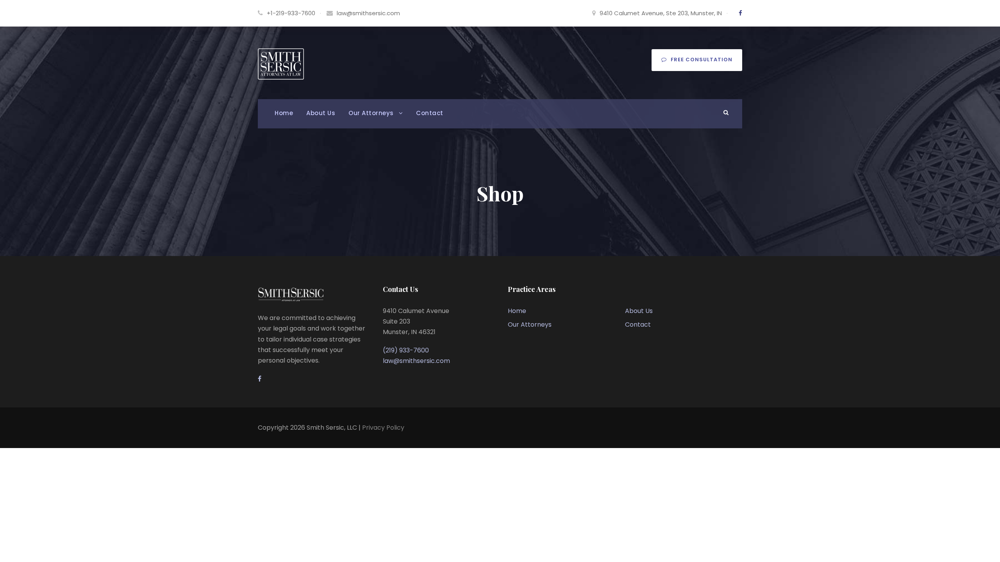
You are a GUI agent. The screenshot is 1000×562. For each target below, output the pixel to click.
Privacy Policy (383, 427)
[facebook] (740, 13)
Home (284, 113)
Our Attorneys (371, 113)
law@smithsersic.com (368, 13)
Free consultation (701, 59)
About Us (320, 113)
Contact (429, 113)
